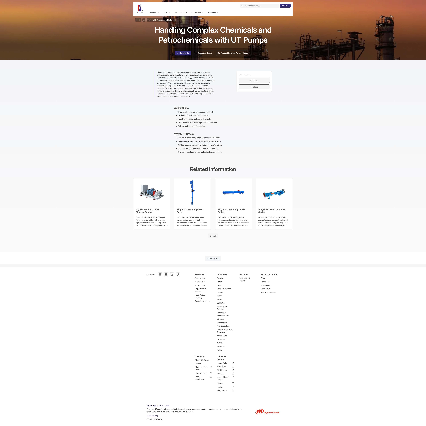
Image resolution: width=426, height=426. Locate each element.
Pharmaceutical (223, 326)
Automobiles (222, 336)
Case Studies (266, 289)
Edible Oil (220, 303)
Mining (219, 343)
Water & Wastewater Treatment (225, 330)
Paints (219, 350)
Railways (220, 346)
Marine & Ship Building (222, 307)
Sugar (219, 296)
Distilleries (221, 339)
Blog (263, 278)
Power (219, 282)
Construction (222, 322)
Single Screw (200, 278)
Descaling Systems (202, 301)
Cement (220, 278)
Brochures (265, 282)
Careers (198, 363)
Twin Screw (200, 282)
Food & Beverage (224, 289)
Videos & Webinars (268, 292)
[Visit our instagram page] (166, 274)
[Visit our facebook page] (178, 274)
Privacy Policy (152, 415)
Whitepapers (266, 285)
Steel (219, 285)
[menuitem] (154, 12)
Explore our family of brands (158, 405)
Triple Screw (200, 285)
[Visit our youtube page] (172, 274)
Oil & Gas (220, 319)
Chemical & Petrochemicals (223, 314)
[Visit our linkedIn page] (160, 274)
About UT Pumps (202, 360)
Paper (219, 299)
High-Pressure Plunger (201, 290)
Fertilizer (220, 292)
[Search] (242, 6)
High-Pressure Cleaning (201, 296)
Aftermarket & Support (244, 279)
